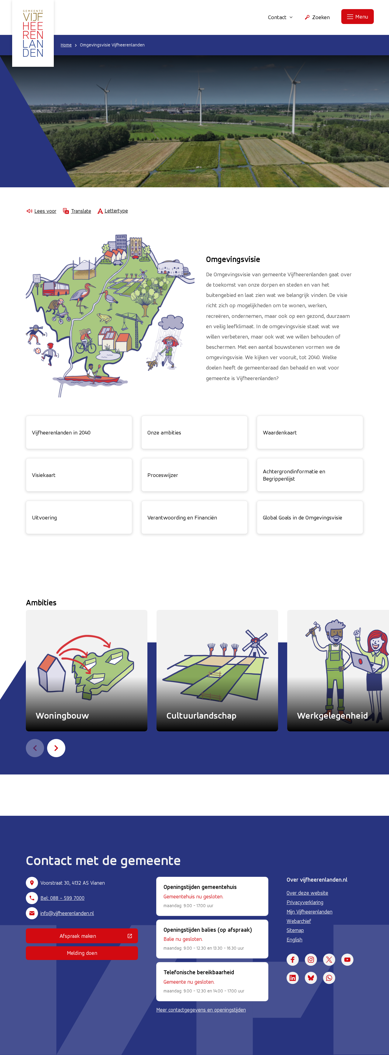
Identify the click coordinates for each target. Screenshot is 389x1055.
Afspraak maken (99, 937)
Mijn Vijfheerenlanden (309, 912)
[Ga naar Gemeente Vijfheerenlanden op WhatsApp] (329, 978)
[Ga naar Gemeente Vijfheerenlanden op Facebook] (293, 960)
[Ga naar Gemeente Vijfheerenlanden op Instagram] (311, 960)
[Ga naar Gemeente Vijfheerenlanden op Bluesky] (311, 978)
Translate (81, 211)
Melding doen (82, 953)
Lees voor (45, 211)
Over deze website (307, 893)
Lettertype (116, 211)
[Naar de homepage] (33, 33)
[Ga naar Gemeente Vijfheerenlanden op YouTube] (347, 960)
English (294, 940)
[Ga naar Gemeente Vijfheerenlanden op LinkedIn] (293, 978)
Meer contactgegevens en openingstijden (201, 1010)
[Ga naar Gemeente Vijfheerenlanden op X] (329, 960)
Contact (277, 17)
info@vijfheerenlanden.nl (67, 913)
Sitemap (295, 930)
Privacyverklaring (305, 902)
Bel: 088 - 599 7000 (62, 898)
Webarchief (299, 921)
